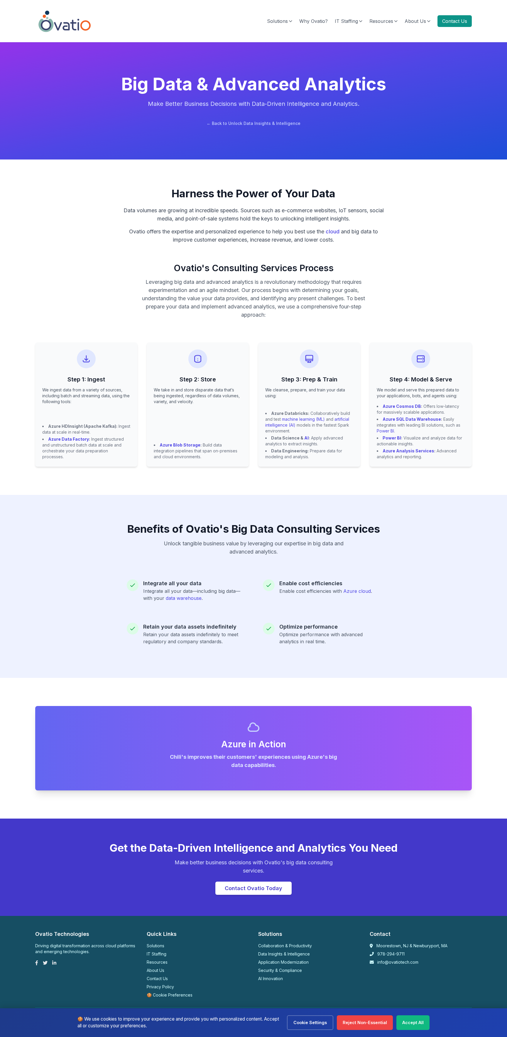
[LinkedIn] (54, 962)
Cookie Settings (310, 1022)
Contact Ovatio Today (253, 888)
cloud (332, 231)
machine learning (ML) (303, 419)
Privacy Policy (160, 986)
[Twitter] (45, 962)
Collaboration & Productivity (285, 945)
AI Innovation (270, 978)
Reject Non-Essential (365, 1022)
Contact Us (454, 21)
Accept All (413, 1022)
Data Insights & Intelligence (284, 953)
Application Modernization (283, 962)
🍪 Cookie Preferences (169, 994)
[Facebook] (36, 962)
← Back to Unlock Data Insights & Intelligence (253, 123)
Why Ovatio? (313, 21)
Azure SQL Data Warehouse (412, 419)
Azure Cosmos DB (402, 406)
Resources (381, 21)
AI (306, 437)
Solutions (277, 21)
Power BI (385, 430)
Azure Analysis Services (408, 450)
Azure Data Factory (68, 439)
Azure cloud (357, 591)
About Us (415, 21)
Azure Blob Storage (180, 444)
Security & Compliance (280, 970)
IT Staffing (346, 21)
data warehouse (184, 598)
